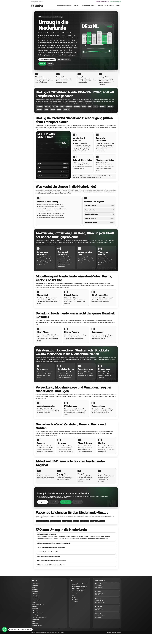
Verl (34, 621)
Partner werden (117, 632)
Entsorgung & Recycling (64, 5)
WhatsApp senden (65, 502)
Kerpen (35, 606)
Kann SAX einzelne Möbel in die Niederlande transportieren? (51, 547)
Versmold (35, 623)
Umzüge (76, 5)
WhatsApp (42, 63)
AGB (73, 595)
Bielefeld (35, 585)
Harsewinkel (36, 600)
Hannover (35, 598)
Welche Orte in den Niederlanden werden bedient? (48, 556)
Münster (35, 610)
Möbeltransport (84, 521)
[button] (4, 629)
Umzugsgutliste (76, 593)
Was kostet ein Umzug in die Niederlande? (46, 534)
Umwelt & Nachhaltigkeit (78, 591)
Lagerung (100, 5)
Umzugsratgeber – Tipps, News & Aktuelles (80, 583)
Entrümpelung (94, 521)
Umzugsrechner (54, 502)
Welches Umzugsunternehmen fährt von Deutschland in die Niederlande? (53, 543)
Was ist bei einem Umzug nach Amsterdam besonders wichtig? (51, 560)
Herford (35, 602)
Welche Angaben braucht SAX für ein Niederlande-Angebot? (51, 564)
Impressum (75, 601)
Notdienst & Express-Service (79, 588)
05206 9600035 (77, 502)
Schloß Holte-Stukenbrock (40, 617)
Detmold (35, 589)
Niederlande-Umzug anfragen (47, 59)
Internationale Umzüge (88, 5)
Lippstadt (35, 608)
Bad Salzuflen (36, 583)
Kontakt (118, 5)
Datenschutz (75, 599)
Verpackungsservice (55, 521)
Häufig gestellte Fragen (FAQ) (79, 586)
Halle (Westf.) (36, 596)
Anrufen (50, 63)
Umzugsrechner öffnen (63, 59)
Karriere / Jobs (110, 632)
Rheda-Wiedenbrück (38, 612)
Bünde (34, 587)
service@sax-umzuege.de (115, 1)
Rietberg (35, 615)
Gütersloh (35, 593)
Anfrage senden (42, 502)
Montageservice (109, 5)
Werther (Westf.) (37, 625)
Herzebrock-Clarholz (38, 604)
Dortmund (35, 591)
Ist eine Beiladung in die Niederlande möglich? (47, 551)
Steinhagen (36, 619)
